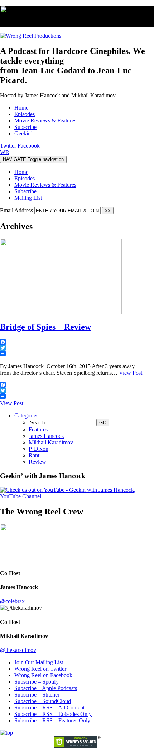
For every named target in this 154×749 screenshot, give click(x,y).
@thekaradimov (18, 650)
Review (37, 462)
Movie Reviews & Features (45, 185)
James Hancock (46, 436)
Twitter (8, 146)
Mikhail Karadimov (51, 442)
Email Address (17, 210)
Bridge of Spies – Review (45, 327)
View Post (130, 373)
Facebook (29, 146)
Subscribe (25, 191)
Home (21, 172)
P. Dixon (38, 449)
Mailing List (28, 198)
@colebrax (12, 601)
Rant (34, 455)
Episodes (24, 178)
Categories (26, 415)
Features (38, 429)
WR (4, 152)
